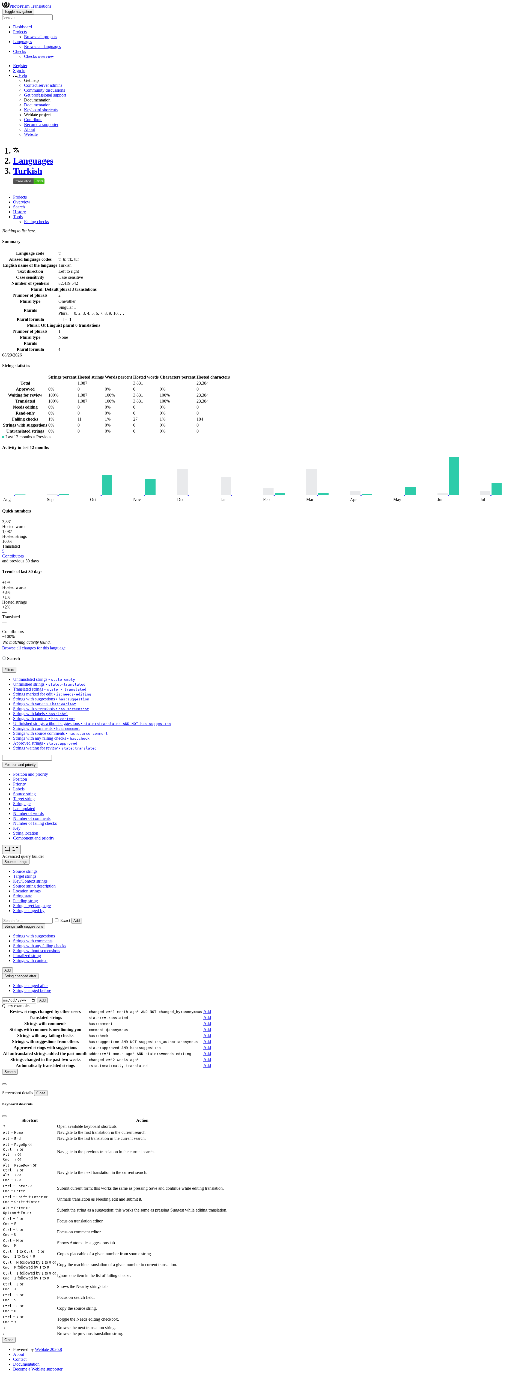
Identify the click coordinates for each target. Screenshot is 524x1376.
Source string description (34, 886)
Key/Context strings (30, 881)
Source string (24, 794)
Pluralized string (27, 955)
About (29, 129)
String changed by (28, 910)
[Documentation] (4, 658)
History (19, 211)
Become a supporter (41, 124)
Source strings (25, 871)
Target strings (24, 876)
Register (20, 65)
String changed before (32, 990)
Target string (24, 798)
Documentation (37, 105)
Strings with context (30, 960)
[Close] (4, 1084)
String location (25, 833)
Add (76, 921)
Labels (19, 789)
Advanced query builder (23, 856)
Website (31, 134)
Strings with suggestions (34, 936)
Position (20, 779)
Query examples (16, 1005)
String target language (32, 905)
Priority (19, 784)
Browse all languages (42, 46)
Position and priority (30, 774)
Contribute (33, 119)
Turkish (27, 171)
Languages (33, 161)
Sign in (19, 70)
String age (22, 803)
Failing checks (36, 221)
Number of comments (31, 818)
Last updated (24, 808)
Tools (18, 216)
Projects (20, 197)
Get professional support (45, 95)
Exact (65, 920)
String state (22, 896)
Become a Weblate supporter (37, 1369)
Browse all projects (40, 36)
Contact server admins (43, 85)
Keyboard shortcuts (41, 109)
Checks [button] (19, 51)
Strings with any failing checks (39, 945)
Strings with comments (32, 941)
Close (40, 1093)
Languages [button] (22, 41)
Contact (19, 1359)
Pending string (25, 900)
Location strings (27, 891)
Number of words (28, 813)
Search (19, 207)
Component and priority (33, 838)
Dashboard (22, 27)
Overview (21, 202)
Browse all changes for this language (34, 648)
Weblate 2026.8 (48, 1349)
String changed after (30, 985)
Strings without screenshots (36, 950)
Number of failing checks (35, 823)
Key (16, 828)
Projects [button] (20, 31)
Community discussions (44, 90)
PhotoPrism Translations (30, 6)
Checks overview (39, 56)
